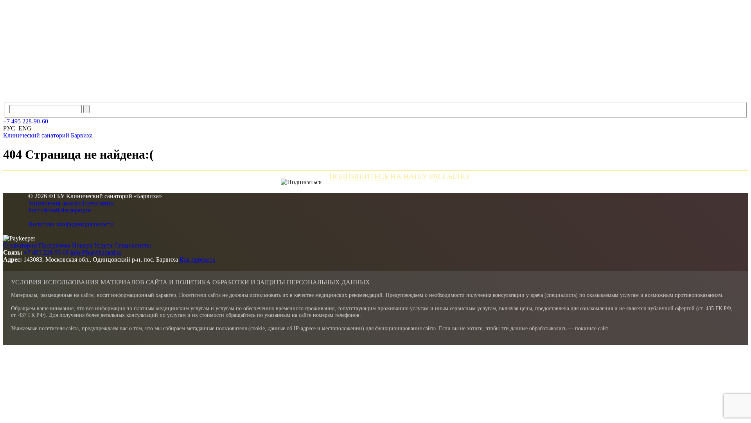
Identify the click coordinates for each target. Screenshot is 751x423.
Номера (82, 245)
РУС (9, 128)
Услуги (103, 245)
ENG (25, 128)
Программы (54, 245)
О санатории (20, 245)
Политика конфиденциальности (71, 224)
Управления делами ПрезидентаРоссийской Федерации (71, 206)
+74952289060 (25, 121)
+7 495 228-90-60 (46, 252)
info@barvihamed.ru (96, 252)
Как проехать (197, 259)
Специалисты (132, 245)
